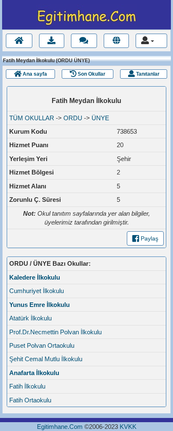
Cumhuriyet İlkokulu (36, 290)
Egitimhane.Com (60, 426)
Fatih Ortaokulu (30, 400)
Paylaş (148, 238)
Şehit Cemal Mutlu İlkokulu (45, 358)
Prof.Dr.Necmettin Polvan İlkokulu (55, 332)
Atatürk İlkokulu (30, 318)
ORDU (72, 118)
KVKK (128, 426)
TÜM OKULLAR (31, 118)
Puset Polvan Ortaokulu (41, 345)
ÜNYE (100, 118)
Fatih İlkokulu (27, 386)
